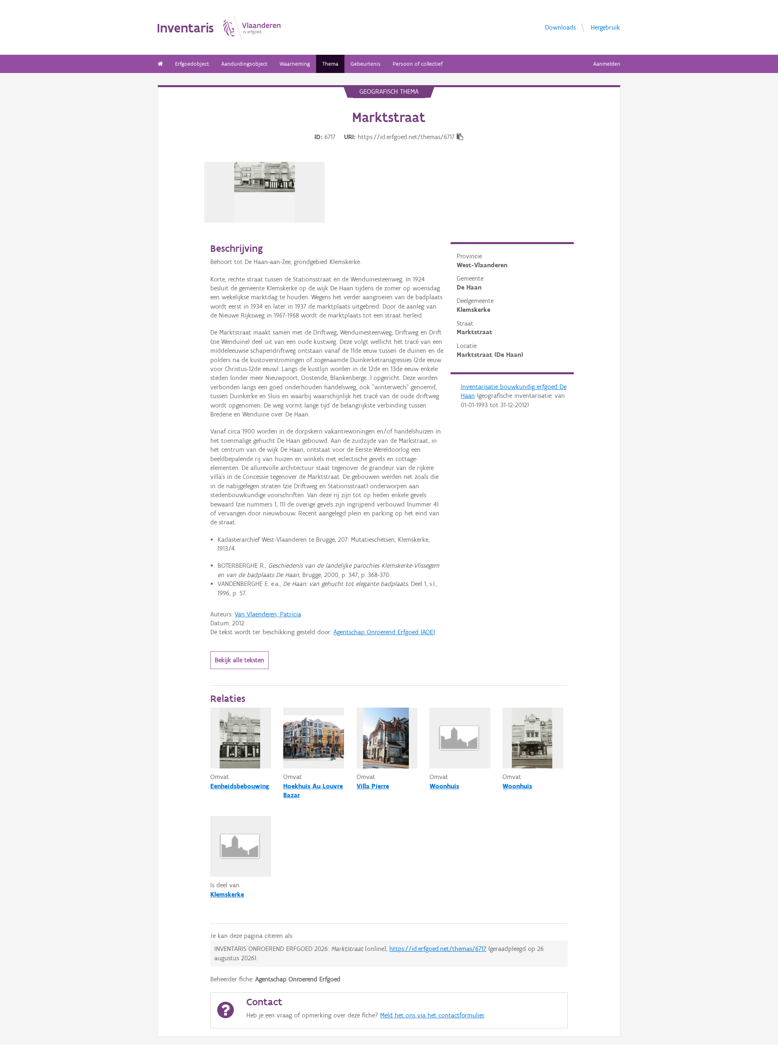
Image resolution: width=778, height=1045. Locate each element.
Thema (330, 63)
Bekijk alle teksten (239, 660)
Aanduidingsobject (244, 63)
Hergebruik (605, 27)
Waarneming (295, 63)
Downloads (560, 27)
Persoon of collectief (417, 63)
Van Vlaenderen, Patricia (268, 614)
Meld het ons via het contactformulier (432, 1015)
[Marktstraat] (264, 192)
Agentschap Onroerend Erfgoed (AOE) (384, 632)
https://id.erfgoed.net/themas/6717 (437, 949)
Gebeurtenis (365, 63)
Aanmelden (606, 63)
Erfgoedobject (192, 63)
